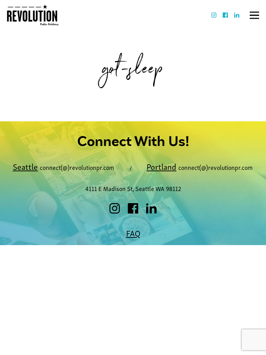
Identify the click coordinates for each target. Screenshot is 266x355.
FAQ (133, 233)
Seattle (25, 166)
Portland (161, 166)
